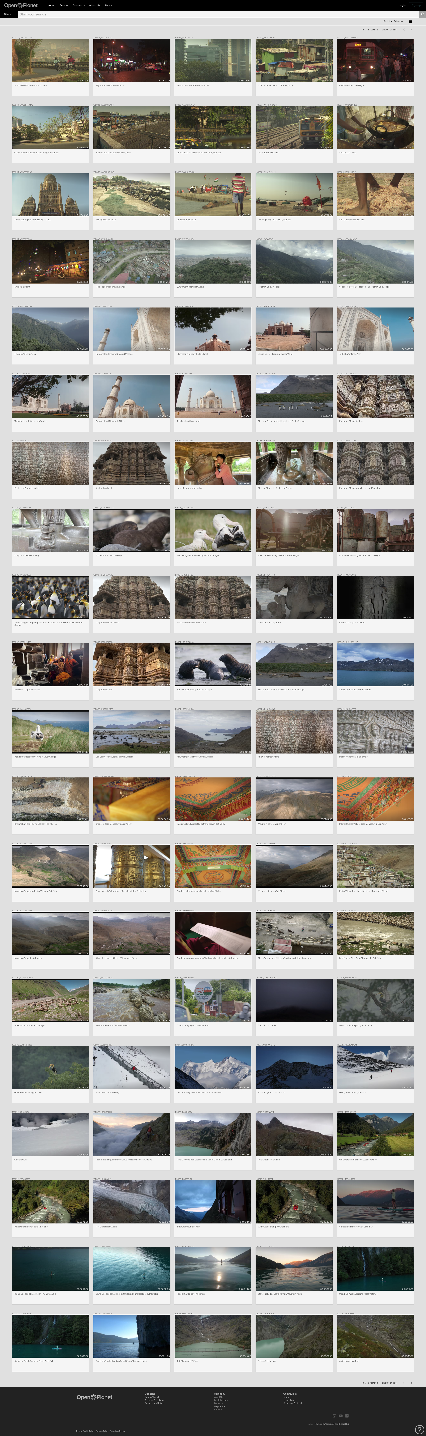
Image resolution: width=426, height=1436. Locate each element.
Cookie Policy (89, 1431)
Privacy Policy (102, 1431)
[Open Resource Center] (419, 1429)
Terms (79, 1431)
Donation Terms (117, 1431)
